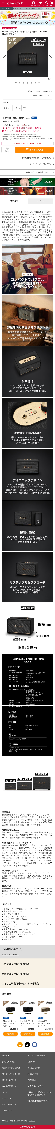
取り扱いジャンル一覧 (11, 1074)
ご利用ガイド (7, 1111)
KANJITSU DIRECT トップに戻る (36, 158)
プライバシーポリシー (36, 1086)
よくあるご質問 (34, 1068)
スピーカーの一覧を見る (40, 164)
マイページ (6, 1098)
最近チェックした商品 (11, 1068)
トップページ (6, 8)
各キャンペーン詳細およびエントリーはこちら (22, 131)
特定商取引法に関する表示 (38, 1101)
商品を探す (6, 1056)
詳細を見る (10, 1034)
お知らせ (31, 1062)
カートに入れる (34, 149)
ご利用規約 (32, 1080)
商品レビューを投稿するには (38, 172)
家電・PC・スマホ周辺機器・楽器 (27, 8)
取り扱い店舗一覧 (9, 1080)
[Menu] (3, 3)
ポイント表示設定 (9, 1104)
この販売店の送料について (40, 95)
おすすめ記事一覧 (9, 1086)
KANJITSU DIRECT (10, 955)
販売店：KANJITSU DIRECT (40, 91)
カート (4, 1092)
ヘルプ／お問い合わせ (36, 1056)
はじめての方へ (34, 1074)
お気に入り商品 (8, 1062)
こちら (32, 1121)
